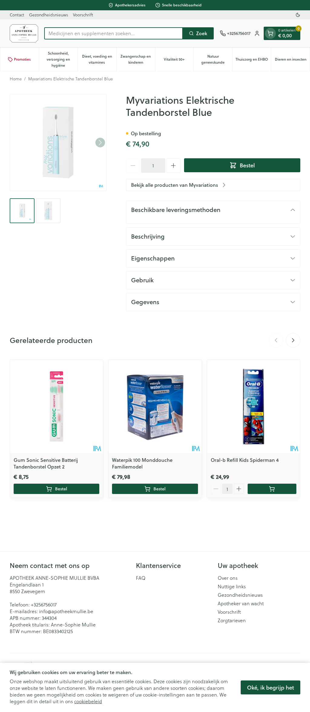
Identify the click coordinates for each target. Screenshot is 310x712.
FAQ (141, 578)
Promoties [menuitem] (22, 59)
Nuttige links (232, 586)
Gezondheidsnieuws (48, 15)
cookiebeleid (88, 701)
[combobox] (113, 33)
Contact (17, 15)
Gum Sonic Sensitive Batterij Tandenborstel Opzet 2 (46, 463)
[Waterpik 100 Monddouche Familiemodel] (154, 406)
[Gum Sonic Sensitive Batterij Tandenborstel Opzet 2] (56, 406)
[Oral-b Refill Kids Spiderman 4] (253, 406)
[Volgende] (100, 142)
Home (16, 79)
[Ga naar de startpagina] (24, 33)
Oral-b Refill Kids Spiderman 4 (245, 459)
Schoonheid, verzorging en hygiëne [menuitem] (62, 59)
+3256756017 (44, 604)
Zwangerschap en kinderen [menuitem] (137, 59)
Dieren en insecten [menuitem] (292, 61)
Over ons (228, 578)
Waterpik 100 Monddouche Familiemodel (142, 463)
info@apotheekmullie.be (66, 611)
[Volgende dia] (293, 340)
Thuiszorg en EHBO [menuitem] (253, 61)
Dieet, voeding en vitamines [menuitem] (99, 59)
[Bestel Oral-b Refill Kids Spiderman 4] (272, 489)
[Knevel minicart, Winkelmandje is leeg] (270, 33)
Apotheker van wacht (241, 603)
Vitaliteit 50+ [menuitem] (178, 61)
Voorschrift (83, 15)
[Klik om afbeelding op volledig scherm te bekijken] (58, 142)
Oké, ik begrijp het (270, 687)
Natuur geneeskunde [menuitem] (216, 59)
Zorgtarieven (232, 620)
